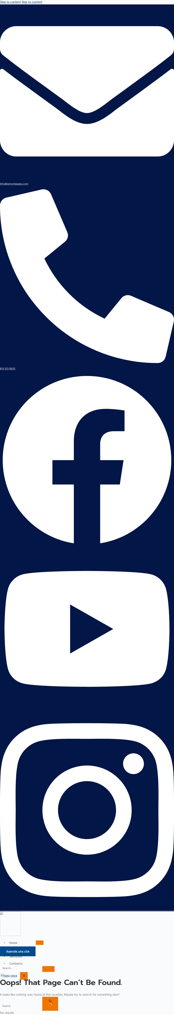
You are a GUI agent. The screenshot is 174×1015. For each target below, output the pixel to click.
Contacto (15, 963)
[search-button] (48, 969)
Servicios (15, 956)
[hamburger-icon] (40, 942)
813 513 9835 (7, 368)
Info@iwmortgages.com (14, 183)
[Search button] (50, 1004)
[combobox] (20, 1006)
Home (13, 943)
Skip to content (10, 2)
